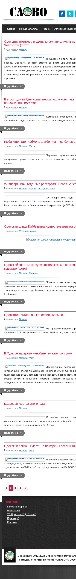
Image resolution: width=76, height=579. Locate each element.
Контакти (12, 522)
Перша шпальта (28, 28)
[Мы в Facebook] (63, 13)
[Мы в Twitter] (71, 13)
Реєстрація (13, 510)
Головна (10, 28)
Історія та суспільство (42, 188)
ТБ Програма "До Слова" (21, 514)
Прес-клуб (13, 518)
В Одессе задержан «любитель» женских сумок (38, 353)
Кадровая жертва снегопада (24, 403)
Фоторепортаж (27, 231)
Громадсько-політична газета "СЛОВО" (29, 12)
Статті (33, 273)
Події (31, 358)
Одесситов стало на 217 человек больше (33, 315)
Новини (46, 28)
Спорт (32, 146)
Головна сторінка (17, 506)
